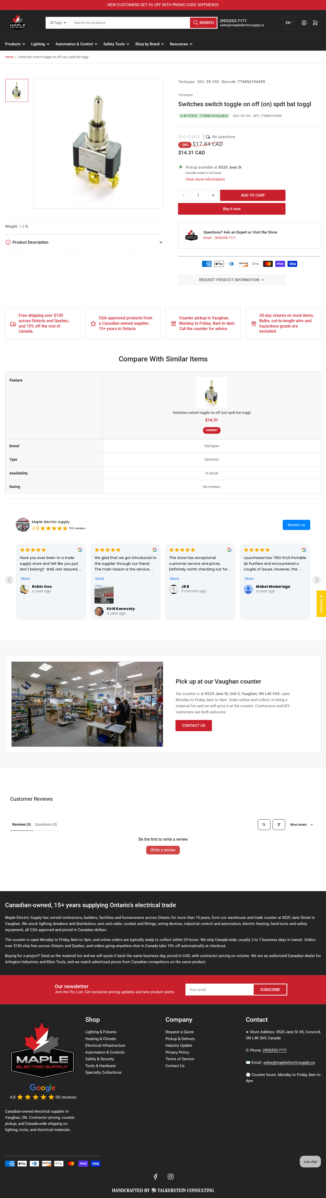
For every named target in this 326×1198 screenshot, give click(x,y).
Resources (179, 44)
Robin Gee (42, 586)
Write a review (163, 850)
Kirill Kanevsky (121, 608)
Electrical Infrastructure (105, 1045)
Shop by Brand (147, 44)
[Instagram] (171, 1176)
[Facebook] (155, 1176)
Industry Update (179, 1045)
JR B (185, 586)
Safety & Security (99, 1059)
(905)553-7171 (225, 238)
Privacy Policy (177, 1052)
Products (13, 44)
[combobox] (144, 23)
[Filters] (279, 824)
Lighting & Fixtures (101, 1032)
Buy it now (232, 209)
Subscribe (270, 989)
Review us (296, 524)
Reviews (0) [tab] (21, 824)
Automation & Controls (105, 1052)
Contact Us (193, 725)
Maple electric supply (51, 521)
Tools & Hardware (100, 1066)
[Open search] (264, 824)
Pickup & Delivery (180, 1039)
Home (9, 57)
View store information (205, 179)
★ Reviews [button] (321, 604)
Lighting (38, 44)
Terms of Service (180, 1059)
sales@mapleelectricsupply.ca (289, 1062)
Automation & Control (74, 44)
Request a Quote (180, 1032)
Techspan (186, 81)
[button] (189, 137)
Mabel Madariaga (273, 586)
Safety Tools (114, 44)
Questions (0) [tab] (46, 824)
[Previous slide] (9, 580)
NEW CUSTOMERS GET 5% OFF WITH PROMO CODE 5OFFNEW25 (163, 5)
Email (207, 238)
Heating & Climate (100, 1039)
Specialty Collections (103, 1072)
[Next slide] (317, 580)
